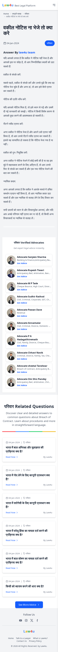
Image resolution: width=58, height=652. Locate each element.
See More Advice (27, 604)
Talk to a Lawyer (23, 638)
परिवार (27, 13)
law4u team (27, 52)
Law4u (44, 646)
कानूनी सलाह (16, 13)
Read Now (10, 457)
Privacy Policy (35, 641)
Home (6, 13)
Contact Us (22, 641)
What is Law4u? (40, 638)
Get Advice (22, 263)
